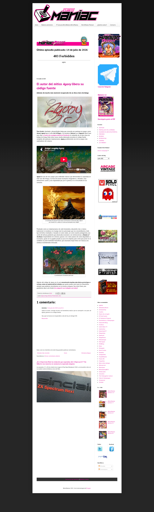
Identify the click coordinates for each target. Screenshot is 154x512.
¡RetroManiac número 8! (111, 432)
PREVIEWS (102, 134)
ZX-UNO (101, 382)
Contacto (113, 25)
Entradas (102, 466)
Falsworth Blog (103, 322)
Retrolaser (102, 367)
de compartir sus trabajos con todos (65, 288)
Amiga (45, 296)
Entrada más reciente (43, 353)
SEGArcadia (102, 371)
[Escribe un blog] (58, 293)
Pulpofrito (102, 361)
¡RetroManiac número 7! (111, 401)
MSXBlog (101, 344)
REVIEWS (101, 136)
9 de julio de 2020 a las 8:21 (55, 308)
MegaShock (102, 337)
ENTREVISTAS (102, 138)
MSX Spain (102, 342)
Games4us (102, 329)
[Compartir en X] (60, 293)
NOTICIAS (101, 127)
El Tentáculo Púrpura (105, 318)
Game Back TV (103, 327)
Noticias (50, 296)
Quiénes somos (84, 479)
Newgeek (101, 348)
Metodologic (102, 339)
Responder (45, 318)
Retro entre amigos (104, 363)
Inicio (36, 25)
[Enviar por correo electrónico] (56, 293)
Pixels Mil (101, 359)
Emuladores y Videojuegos (106, 320)
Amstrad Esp (102, 309)
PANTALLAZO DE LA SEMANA (107, 130)
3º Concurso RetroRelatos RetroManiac (67, 25)
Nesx (100, 346)
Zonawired (102, 380)
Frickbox (101, 324)
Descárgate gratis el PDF (106, 119)
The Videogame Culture (106, 376)
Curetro (101, 312)
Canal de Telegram (104, 87)
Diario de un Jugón (104, 314)
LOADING (101, 140)
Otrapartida (102, 354)
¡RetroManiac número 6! (111, 412)
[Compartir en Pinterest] (64, 293)
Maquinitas (102, 333)
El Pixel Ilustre (103, 316)
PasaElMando (103, 356)
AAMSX (101, 305)
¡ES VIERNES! (102, 142)
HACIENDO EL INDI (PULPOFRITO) (108, 132)
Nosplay (101, 352)
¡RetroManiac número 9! (111, 422)
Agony (42, 296)
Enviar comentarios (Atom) (52, 356)
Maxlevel (101, 335)
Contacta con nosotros (72, 479)
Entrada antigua (86, 353)
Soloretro (101, 374)
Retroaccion (102, 365)
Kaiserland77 (103, 331)
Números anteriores (47, 25)
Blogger (88, 488)
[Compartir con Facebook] (62, 293)
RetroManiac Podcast (88, 25)
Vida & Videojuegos (104, 378)
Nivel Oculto (102, 350)
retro (60, 296)
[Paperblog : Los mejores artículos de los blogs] (102, 458)
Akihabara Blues (103, 307)
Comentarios (103, 469)
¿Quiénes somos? (102, 25)
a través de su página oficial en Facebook (56, 135)
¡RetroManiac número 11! (111, 391)
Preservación (55, 296)
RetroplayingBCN (104, 369)
